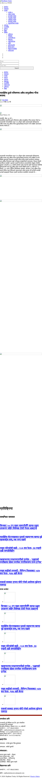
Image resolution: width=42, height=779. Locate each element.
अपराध (6, 25)
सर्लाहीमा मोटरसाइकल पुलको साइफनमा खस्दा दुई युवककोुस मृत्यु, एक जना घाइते (21, 538)
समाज (6, 29)
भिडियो (10, 36)
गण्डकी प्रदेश (12, 18)
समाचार (6, 9)
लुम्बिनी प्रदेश (12, 20)
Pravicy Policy (35, 776)
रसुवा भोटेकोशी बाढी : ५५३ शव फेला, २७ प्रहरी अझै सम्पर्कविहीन (18, 647)
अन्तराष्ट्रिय (11, 38)
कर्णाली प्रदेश (12, 21)
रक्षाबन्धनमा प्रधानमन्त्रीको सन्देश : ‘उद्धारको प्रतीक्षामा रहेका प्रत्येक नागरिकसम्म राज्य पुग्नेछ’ (21, 560)
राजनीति (6, 27)
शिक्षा (5, 30)
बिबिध (5, 32)
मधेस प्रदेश (11, 14)
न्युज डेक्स (5, 100)
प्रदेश (5, 10)
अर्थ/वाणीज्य (11, 41)
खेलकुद (10, 40)
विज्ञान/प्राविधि (12, 49)
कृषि (9, 43)
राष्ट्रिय (10, 34)
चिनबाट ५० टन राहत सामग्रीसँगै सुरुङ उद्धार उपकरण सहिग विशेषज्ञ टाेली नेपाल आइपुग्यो (19, 527)
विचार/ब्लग (11, 47)
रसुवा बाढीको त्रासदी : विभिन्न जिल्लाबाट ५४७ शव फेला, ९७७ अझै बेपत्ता (20, 572)
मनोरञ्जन (11, 50)
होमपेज (6, 7)
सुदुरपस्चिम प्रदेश (13, 23)
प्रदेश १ (10, 12)
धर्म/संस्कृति (11, 45)
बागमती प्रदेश (12, 16)
